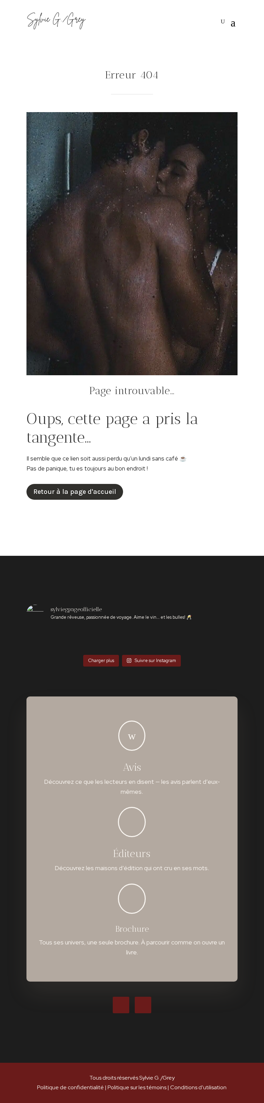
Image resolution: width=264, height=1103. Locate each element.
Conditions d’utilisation (198, 1087)
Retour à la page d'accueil (74, 492)
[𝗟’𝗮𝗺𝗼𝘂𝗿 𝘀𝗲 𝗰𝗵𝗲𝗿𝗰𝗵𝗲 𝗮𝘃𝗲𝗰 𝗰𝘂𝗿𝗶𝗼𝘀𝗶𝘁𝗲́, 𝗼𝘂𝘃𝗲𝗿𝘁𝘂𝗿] (114, 639)
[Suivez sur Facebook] (121, 1005)
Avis (132, 767)
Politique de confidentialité (70, 1087)
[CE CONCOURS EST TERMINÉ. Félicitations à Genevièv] (150, 639)
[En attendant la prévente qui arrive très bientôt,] (221, 639)
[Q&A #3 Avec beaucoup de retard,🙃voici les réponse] (43, 639)
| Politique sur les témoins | (137, 1087)
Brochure (132, 929)
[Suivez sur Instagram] (143, 1005)
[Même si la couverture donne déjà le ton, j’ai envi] (185, 639)
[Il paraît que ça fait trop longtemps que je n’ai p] (79, 639)
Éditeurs (131, 853)
